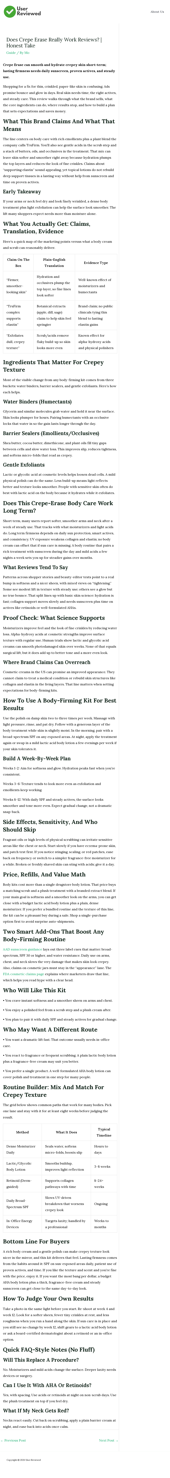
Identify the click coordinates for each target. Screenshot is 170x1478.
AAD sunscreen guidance (22, 949)
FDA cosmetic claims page (23, 974)
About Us (157, 12)
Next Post (109, 1440)
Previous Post (13, 1440)
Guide (11, 53)
